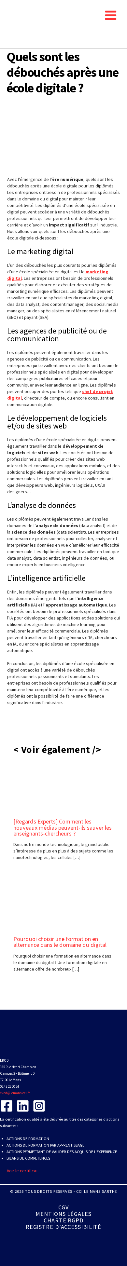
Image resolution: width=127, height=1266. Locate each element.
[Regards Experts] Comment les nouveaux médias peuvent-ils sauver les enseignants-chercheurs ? (62, 827)
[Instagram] (39, 1105)
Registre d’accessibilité (63, 1227)
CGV (63, 1207)
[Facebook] (6, 1105)
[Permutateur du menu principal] (110, 15)
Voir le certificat (22, 1171)
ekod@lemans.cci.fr (15, 1093)
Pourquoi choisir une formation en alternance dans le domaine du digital (59, 941)
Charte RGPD (63, 1220)
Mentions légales (63, 1214)
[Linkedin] (22, 1105)
